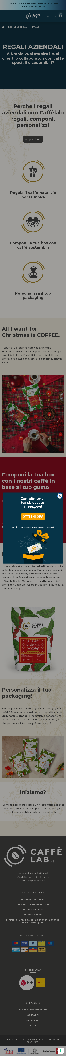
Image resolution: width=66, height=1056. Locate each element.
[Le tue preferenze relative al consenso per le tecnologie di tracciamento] (61, 1051)
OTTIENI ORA (33, 516)
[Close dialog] (60, 495)
